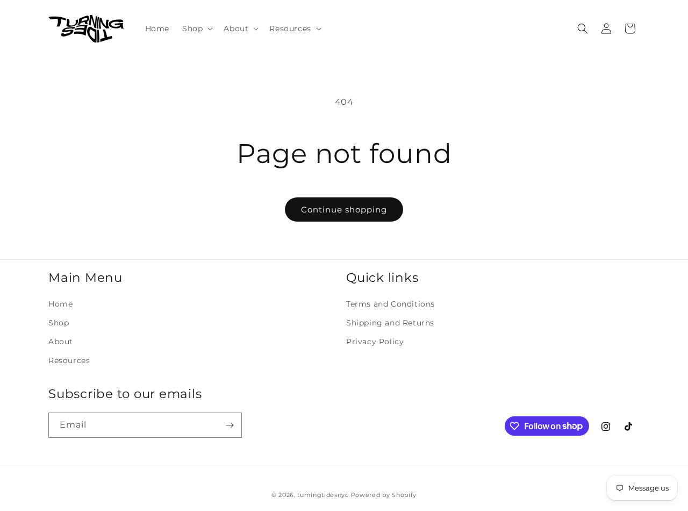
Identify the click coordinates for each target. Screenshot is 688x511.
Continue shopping (344, 209)
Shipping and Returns (390, 323)
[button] (196, 28)
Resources (69, 361)
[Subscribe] (229, 425)
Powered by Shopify (384, 495)
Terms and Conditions (390, 304)
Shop (58, 323)
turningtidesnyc (323, 495)
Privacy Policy (375, 341)
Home (60, 304)
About (60, 341)
